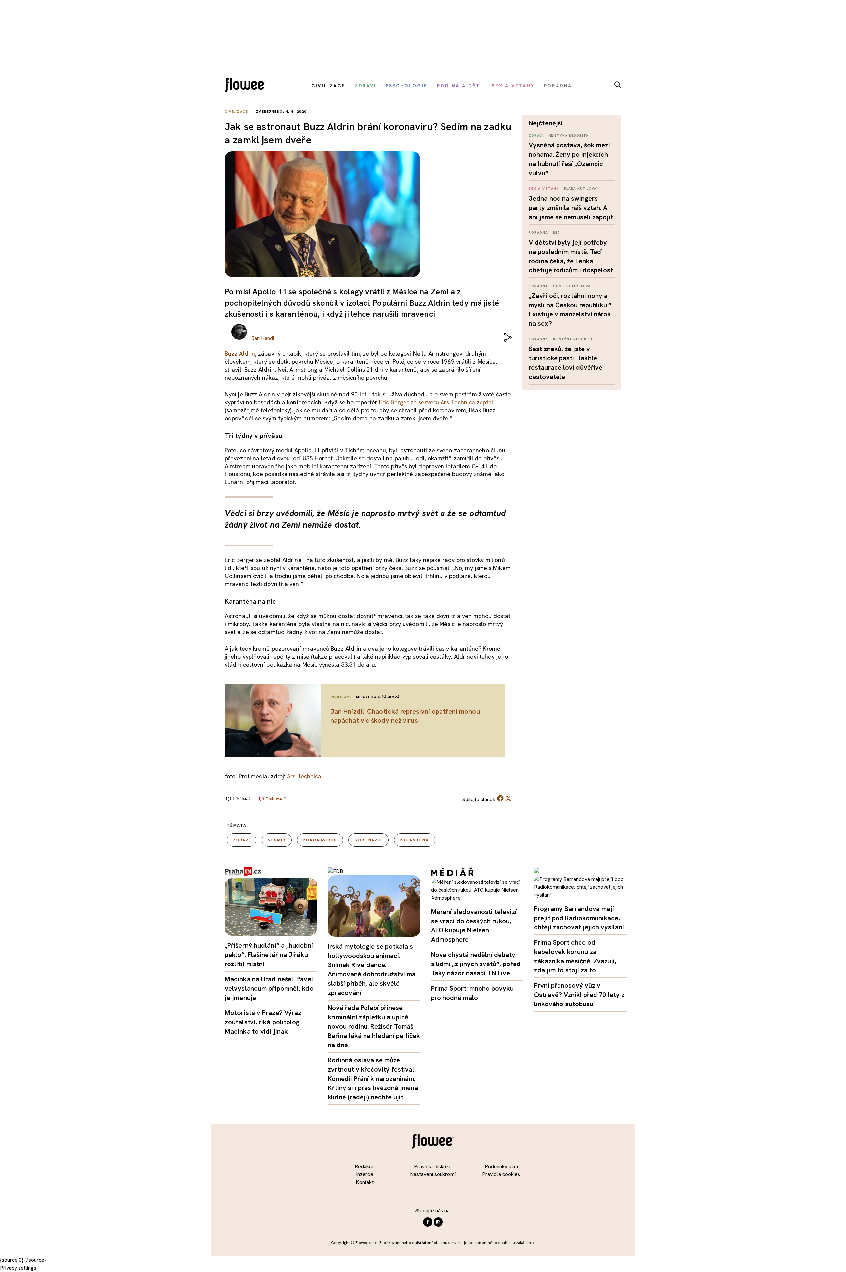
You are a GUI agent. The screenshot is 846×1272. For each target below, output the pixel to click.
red (556, 232)
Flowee (247, 86)
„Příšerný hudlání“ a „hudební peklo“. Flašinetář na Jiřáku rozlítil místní (269, 954)
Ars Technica (304, 776)
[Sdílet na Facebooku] (500, 799)
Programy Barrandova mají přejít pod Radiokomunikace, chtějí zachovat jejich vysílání (579, 917)
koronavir (368, 839)
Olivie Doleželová (572, 286)
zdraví (241, 839)
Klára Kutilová (580, 188)
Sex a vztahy (544, 188)
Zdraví (536, 135)
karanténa (414, 839)
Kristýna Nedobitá (569, 135)
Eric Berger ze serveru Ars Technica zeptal (436, 402)
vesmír (277, 839)
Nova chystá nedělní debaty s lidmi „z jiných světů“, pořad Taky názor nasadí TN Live (475, 963)
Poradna (538, 232)
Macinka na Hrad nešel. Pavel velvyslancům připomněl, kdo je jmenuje (269, 988)
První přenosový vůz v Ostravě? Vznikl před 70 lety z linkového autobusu (579, 994)
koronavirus (320, 839)
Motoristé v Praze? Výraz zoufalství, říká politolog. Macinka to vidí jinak (263, 1022)
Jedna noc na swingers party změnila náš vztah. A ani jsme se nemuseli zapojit (571, 207)
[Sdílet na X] (508, 798)
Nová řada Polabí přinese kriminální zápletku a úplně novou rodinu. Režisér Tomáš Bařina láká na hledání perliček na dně (374, 1026)
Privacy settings (18, 1267)
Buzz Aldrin (240, 353)
